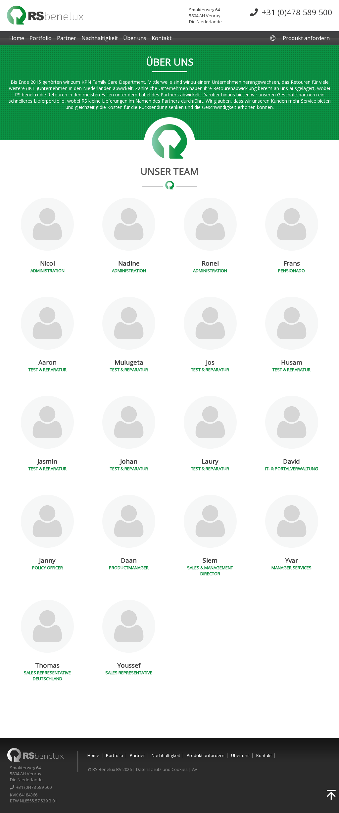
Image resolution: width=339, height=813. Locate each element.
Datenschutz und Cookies (162, 769)
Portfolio (40, 38)
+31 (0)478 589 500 (295, 12)
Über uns (134, 38)
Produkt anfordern (306, 38)
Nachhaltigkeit (99, 38)
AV (194, 769)
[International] (273, 38)
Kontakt (161, 38)
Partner (66, 38)
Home (16, 38)
